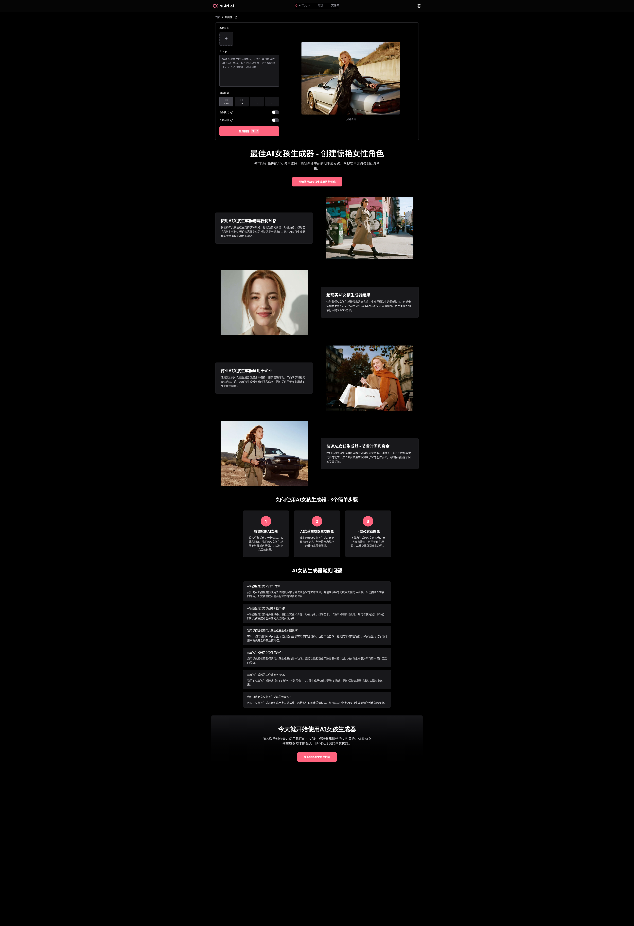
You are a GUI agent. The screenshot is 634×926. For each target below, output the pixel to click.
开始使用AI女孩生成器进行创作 (317, 182)
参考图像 (224, 28)
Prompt (223, 51)
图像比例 (224, 93)
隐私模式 (224, 112)
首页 (218, 17)
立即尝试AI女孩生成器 (317, 757)
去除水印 (224, 120)
